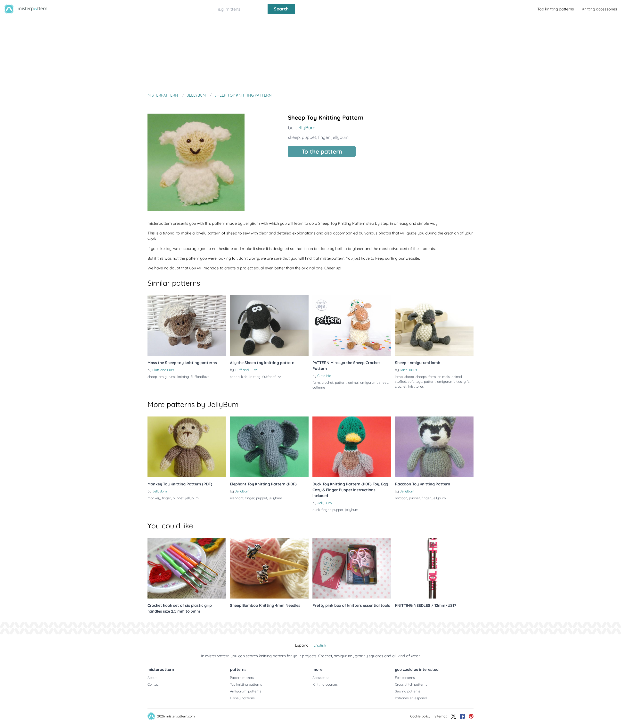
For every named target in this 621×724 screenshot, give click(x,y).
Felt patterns (405, 677)
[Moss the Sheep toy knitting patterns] (186, 325)
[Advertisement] (310, 54)
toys (419, 381)
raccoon (401, 498)
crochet (327, 382)
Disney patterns (242, 698)
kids (244, 376)
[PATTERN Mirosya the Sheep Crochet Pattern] (351, 325)
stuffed (400, 381)
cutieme (318, 387)
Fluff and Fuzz (163, 370)
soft (411, 381)
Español (302, 645)
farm (316, 382)
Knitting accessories (599, 9)
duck (316, 510)
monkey (153, 498)
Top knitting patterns (555, 9)
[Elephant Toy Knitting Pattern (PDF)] (269, 446)
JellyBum (305, 128)
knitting (183, 376)
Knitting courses (325, 684)
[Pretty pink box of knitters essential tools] (351, 568)
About (152, 677)
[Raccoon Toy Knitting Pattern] (434, 446)
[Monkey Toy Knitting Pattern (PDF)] (186, 446)
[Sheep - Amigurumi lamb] (434, 325)
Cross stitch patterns (411, 684)
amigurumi (167, 376)
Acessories (320, 677)
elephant (237, 498)
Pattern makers (242, 677)
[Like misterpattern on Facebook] (462, 716)
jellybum (340, 137)
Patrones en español (411, 698)
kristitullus (416, 386)
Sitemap (440, 716)
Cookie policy (420, 716)
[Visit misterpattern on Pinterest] (471, 716)
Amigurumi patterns (245, 691)
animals (444, 376)
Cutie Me (324, 376)
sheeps (421, 376)
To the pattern (322, 151)
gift (466, 381)
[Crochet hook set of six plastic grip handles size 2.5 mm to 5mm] (186, 568)
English (319, 645)
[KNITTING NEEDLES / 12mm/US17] (434, 568)
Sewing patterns (407, 691)
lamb (399, 376)
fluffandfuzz (200, 376)
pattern (340, 382)
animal (353, 382)
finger (324, 137)
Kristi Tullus (408, 370)
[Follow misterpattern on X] (453, 716)
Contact (153, 684)
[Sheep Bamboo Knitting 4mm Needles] (269, 568)
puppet (309, 137)
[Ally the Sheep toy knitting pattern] (269, 325)
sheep (294, 137)
